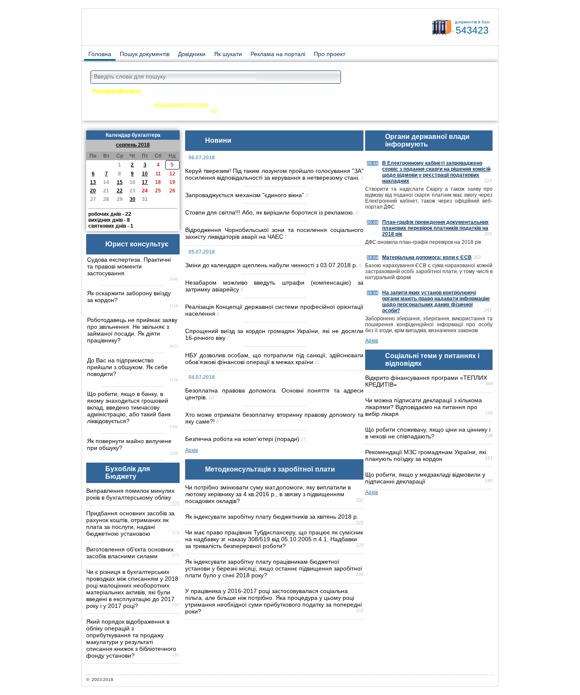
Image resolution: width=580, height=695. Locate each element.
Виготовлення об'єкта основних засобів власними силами (130, 552)
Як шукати (228, 54)
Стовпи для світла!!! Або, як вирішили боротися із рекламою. (270, 212)
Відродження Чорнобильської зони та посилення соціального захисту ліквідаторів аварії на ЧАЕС (274, 233)
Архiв (191, 450)
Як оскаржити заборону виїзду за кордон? (129, 296)
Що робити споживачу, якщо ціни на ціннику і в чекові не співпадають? (427, 433)
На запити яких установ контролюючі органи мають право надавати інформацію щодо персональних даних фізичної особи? (436, 302)
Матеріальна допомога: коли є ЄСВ (427, 257)
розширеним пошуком (181, 104)
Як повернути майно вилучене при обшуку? (129, 444)
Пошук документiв (144, 54)
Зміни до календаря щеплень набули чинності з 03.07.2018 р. (271, 265)
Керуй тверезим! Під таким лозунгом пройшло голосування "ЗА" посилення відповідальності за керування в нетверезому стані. (274, 174)
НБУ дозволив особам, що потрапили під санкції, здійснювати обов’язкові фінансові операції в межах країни (274, 358)
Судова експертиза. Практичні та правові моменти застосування (129, 266)
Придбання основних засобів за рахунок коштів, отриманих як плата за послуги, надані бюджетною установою (130, 523)
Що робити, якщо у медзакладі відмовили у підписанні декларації (425, 478)
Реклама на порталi (278, 54)
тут (213, 110)
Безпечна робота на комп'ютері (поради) (242, 438)
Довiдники (192, 54)
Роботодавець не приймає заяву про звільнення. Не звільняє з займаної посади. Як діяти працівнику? (132, 330)
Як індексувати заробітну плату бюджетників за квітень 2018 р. (271, 516)
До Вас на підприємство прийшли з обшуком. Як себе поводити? (127, 367)
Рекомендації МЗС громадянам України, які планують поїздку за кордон (425, 455)
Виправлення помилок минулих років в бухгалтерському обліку (130, 494)
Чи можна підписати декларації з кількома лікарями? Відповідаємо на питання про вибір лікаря (423, 407)
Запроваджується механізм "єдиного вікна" (244, 195)
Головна (99, 54)
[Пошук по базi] (332, 77)
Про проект (329, 54)
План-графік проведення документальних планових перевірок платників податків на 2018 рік (435, 228)
